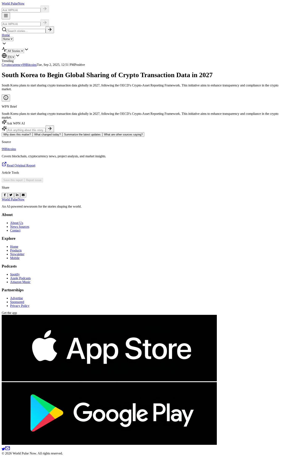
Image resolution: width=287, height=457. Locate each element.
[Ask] (50, 128)
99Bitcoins (29, 64)
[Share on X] (11, 195)
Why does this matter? (17, 134)
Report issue (33, 180)
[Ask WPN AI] (45, 8)
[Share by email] (23, 195)
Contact (15, 230)
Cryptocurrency (12, 64)
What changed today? (47, 134)
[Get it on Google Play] (109, 443)
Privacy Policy (19, 305)
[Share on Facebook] (5, 195)
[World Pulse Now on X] (3, 449)
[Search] (50, 29)
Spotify (15, 274)
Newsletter (17, 254)
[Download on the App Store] (109, 380)
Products (16, 250)
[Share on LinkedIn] (17, 195)
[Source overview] (6, 97)
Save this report (13, 180)
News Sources (19, 226)
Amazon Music (20, 282)
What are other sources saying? (123, 134)
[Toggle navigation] (6, 15)
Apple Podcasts (20, 278)
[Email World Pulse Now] (7, 449)
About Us (16, 223)
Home (6, 35)
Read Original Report (21, 165)
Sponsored (17, 302)
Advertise (16, 298)
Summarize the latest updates (82, 134)
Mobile (15, 258)
